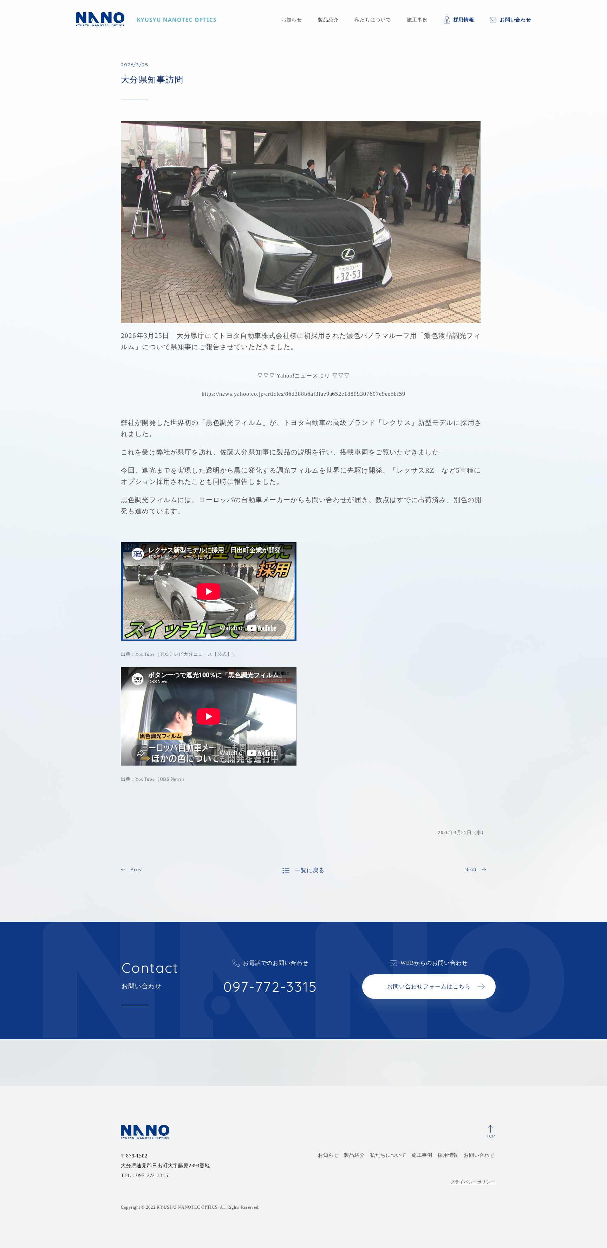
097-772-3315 (270, 986)
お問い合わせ (515, 19)
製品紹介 (328, 19)
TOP (491, 1136)
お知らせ (291, 19)
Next (470, 869)
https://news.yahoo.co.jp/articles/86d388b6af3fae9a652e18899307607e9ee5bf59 (303, 394)
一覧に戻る (310, 870)
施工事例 (417, 19)
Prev (136, 869)
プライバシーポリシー (472, 1182)
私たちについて (372, 19)
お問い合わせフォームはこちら (428, 986)
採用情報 (463, 19)
